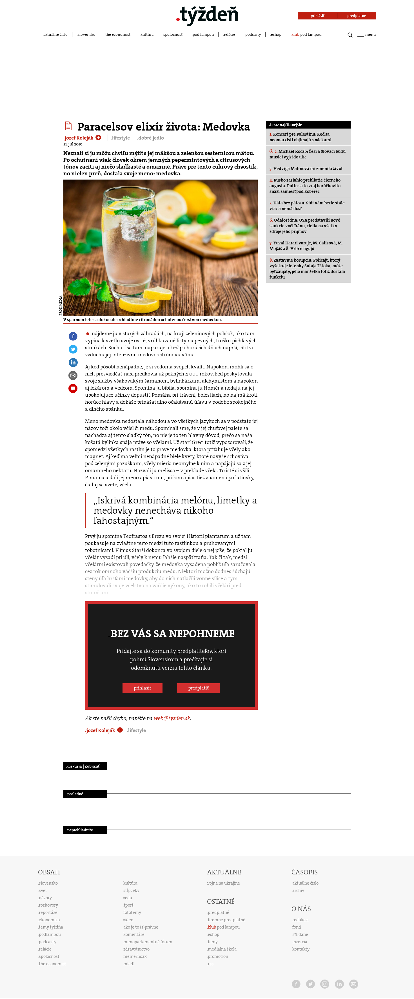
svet (43, 890)
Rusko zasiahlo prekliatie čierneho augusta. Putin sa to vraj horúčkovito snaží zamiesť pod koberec (305, 185)
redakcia (300, 920)
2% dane (300, 934)
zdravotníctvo (136, 949)
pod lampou (203, 34)
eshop (276, 34)
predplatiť (198, 688)
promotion (218, 956)
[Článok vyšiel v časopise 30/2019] (69, 126)
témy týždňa (51, 927)
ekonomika (49, 920)
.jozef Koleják (79, 137)
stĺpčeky (131, 890)
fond (296, 927)
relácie (229, 34)
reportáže (48, 912)
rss (210, 964)
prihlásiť (142, 688)
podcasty (253, 34)
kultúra (147, 34)
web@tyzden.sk (171, 718)
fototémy (132, 912)
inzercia (299, 942)
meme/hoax (135, 956)
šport (128, 905)
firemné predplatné (226, 920)
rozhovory (48, 905)
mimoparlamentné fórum (147, 942)
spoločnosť (172, 34)
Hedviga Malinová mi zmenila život (306, 168)
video (128, 920)
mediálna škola (222, 949)
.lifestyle (121, 137)
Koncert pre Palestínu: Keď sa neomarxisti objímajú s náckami (300, 137)
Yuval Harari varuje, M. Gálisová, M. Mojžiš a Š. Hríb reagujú (306, 245)
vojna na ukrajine (224, 883)
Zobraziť (92, 766)
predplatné (218, 912)
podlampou (50, 934)
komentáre (133, 934)
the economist (117, 34)
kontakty (301, 949)
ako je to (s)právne (140, 927)
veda (127, 898)
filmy (213, 942)
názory (45, 898)
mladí (128, 964)
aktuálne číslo (55, 34)
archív (298, 890)
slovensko (86, 34)
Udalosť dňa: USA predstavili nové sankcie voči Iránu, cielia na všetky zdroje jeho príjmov (305, 225)
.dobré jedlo (150, 137)
